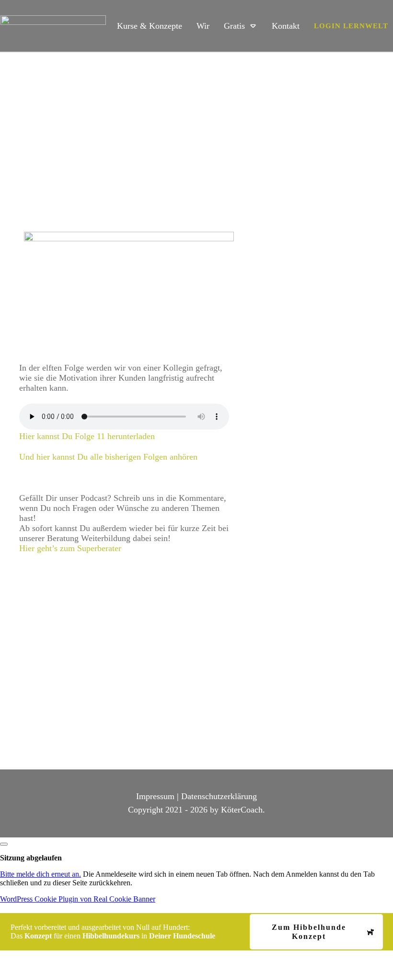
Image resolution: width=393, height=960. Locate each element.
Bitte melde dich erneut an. (40, 874)
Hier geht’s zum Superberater (70, 548)
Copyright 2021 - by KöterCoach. (196, 809)
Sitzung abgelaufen (31, 858)
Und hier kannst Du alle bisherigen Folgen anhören (108, 457)
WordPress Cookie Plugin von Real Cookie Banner (77, 899)
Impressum (155, 796)
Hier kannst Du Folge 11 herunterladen (87, 436)
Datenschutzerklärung (219, 796)
